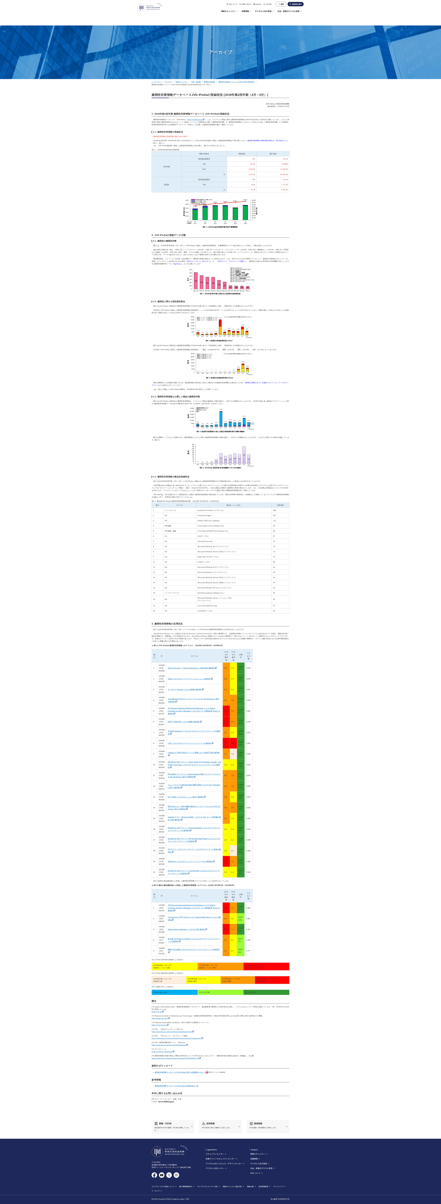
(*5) (245, 261)
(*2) (168, 124)
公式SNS (269, 4)
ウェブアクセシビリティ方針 (207, 1186)
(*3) (192, 124)
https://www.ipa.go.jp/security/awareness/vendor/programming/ (176, 1038)
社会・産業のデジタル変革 (261, 1168)
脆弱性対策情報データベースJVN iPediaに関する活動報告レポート (180, 1072)
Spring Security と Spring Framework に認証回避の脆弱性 (191, 668)
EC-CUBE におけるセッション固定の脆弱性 (185, 797)
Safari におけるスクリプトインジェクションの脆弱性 (189, 679)
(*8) (191, 497)
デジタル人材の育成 (258, 1163)
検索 (282, 4)
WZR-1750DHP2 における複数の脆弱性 (184, 722)
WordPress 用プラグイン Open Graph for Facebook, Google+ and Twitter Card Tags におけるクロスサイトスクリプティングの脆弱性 (194, 764)
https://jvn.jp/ (157, 1012)
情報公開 (250, 1186)
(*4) (210, 261)
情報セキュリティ (181, 82)
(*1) (256, 122)
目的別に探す (297, 4)
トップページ (156, 82)
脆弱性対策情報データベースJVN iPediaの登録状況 (236, 82)
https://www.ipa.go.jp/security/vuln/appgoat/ (169, 1045)
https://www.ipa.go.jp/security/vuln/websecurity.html (172, 1032)
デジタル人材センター (215, 1168)
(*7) (203, 389)
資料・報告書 (196, 82)
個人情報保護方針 (185, 1186)
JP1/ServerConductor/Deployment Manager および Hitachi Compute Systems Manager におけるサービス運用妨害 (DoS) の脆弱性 (194, 711)
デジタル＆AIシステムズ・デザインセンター (224, 1163)
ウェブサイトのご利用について (163, 1186)
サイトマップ (278, 1186)
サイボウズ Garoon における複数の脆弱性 (185, 689)
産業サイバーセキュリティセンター (220, 1158)
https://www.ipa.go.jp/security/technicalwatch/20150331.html (175, 1058)
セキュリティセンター (215, 1153)
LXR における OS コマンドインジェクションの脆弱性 (189, 743)
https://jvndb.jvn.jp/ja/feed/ (162, 1052)
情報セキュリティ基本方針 (232, 1186)
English (257, 4)
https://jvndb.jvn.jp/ (194, 119)
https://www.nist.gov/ (160, 1018)
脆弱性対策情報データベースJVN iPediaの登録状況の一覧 (176, 1086)
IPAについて (233, 4)
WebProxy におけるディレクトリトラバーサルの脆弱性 (190, 861)
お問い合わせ (246, 4)
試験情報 (254, 1158)
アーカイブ (168, 82)
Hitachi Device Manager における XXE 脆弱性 (186, 929)
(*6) (181, 264)
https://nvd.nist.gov (159, 1025)
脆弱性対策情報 (209, 82)
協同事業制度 (263, 1186)
